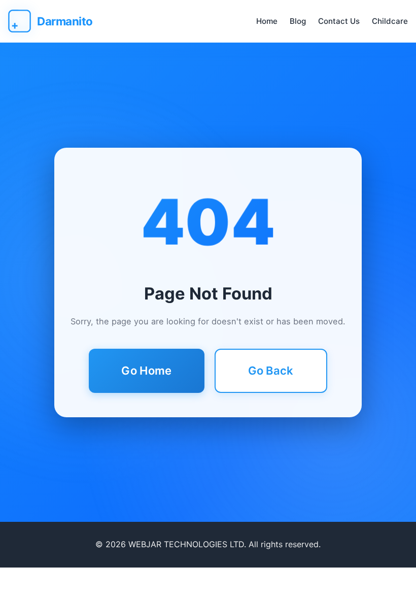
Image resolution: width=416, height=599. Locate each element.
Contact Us (339, 21)
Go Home (146, 370)
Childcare (390, 21)
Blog (298, 21)
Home (267, 21)
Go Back (271, 370)
